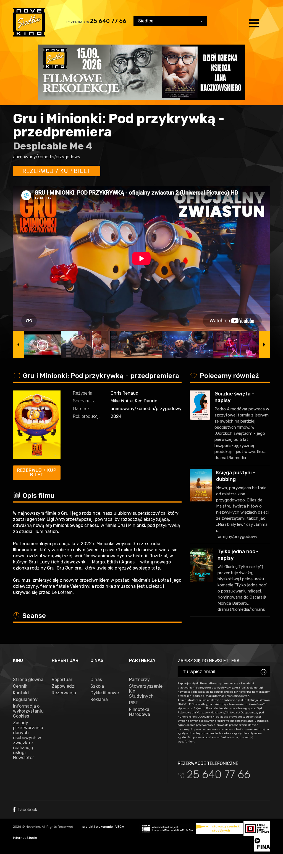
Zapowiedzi (63, 686)
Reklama (99, 699)
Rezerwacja (64, 692)
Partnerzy (139, 679)
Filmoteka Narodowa (139, 712)
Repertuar (62, 679)
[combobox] (170, 21)
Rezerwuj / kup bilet (56, 171)
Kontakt (21, 692)
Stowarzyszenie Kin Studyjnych (144, 691)
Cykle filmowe (104, 692)
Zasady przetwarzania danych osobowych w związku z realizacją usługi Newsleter (28, 740)
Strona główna (28, 679)
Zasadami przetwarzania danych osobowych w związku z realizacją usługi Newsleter (220, 687)
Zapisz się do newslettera (209, 660)
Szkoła (97, 686)
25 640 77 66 (108, 21)
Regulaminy (25, 699)
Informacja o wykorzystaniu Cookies (28, 711)
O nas (96, 679)
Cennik (20, 686)
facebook (27, 809)
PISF (133, 702)
